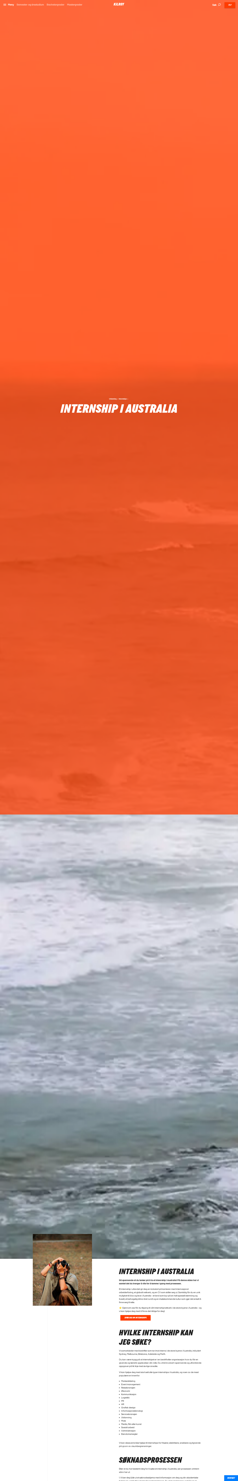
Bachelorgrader (55, 4)
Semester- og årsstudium (30, 4)
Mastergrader (74, 4)
